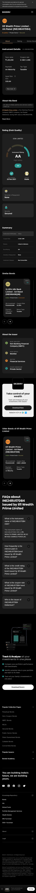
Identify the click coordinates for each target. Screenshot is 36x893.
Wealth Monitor (7, 815)
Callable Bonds (7, 741)
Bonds (4, 799)
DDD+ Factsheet (7, 822)
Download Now (18, 408)
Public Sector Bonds (9, 733)
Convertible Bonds (9, 746)
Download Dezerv (18, 687)
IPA (3, 803)
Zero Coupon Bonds (9, 716)
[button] (18, 707)
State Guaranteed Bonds (11, 737)
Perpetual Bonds (8, 712)
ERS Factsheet (7, 819)
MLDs (4, 725)
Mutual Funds (6, 807)
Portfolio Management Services (12, 811)
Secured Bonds (7, 729)
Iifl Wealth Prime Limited (9, 110)
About (7, 41)
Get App (31, 889)
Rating (19, 41)
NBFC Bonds (6, 720)
